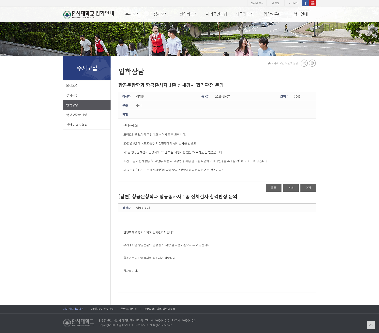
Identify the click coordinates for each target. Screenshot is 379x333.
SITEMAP (293, 3)
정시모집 (160, 14)
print (312, 63)
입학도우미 (272, 14)
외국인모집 (244, 14)
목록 (274, 188)
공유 (304, 63)
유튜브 (312, 3)
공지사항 (72, 95)
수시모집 (132, 14)
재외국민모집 (216, 14)
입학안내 (104, 13)
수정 (308, 188)
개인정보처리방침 (73, 309)
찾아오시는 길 (129, 309)
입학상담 (72, 105)
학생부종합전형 (76, 114)
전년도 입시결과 (77, 124)
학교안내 (301, 14)
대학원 (276, 3)
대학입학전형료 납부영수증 (159, 309)
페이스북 (305, 3)
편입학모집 (188, 14)
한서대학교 (257, 3)
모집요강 (72, 85)
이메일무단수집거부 (102, 309)
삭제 (291, 188)
